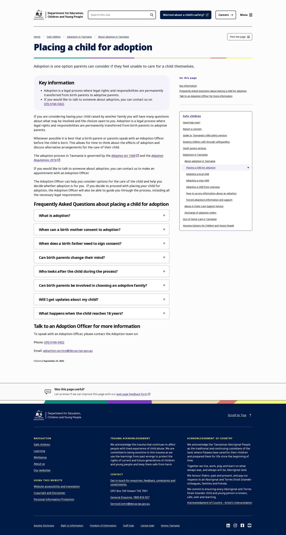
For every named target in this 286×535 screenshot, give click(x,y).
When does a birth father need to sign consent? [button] (80, 243)
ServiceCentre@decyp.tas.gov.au (130, 504)
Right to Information (72, 525)
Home (37, 36)
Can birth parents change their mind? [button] (72, 257)
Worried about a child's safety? (183, 15)
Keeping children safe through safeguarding (206, 141)
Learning (39, 451)
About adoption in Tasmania (113, 36)
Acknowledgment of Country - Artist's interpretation (219, 502)
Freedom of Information (103, 525)
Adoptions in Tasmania (79, 36)
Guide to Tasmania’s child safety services (205, 135)
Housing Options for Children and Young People (208, 225)
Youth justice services (194, 148)
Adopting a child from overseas (203, 186)
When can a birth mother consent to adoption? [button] (79, 229)
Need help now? (191, 122)
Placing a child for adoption (200, 167)
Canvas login (147, 525)
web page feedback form (131, 394)
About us (39, 464)
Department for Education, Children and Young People (66, 14)
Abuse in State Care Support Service (204, 206)
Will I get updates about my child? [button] (68, 299)
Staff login (128, 525)
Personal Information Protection (54, 499)
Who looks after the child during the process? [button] (78, 271)
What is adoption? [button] (54, 215)
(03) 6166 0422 (54, 104)
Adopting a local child (197, 174)
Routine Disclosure (44, 525)
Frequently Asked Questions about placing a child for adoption (213, 90)
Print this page (238, 36)
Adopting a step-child (197, 180)
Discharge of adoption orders (200, 212)
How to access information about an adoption (211, 193)
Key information (188, 85)
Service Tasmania (170, 525)
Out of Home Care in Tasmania (199, 219)
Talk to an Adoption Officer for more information (205, 96)
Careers (223, 15)
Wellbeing (40, 457)
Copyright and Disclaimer (49, 493)
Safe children (54, 36)
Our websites (42, 470)
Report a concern (192, 128)
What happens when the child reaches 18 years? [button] (81, 313)
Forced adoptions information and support (209, 199)
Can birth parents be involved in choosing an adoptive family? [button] (93, 285)
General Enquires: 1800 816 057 (129, 497)
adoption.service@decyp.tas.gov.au (68, 351)
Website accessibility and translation (57, 486)
